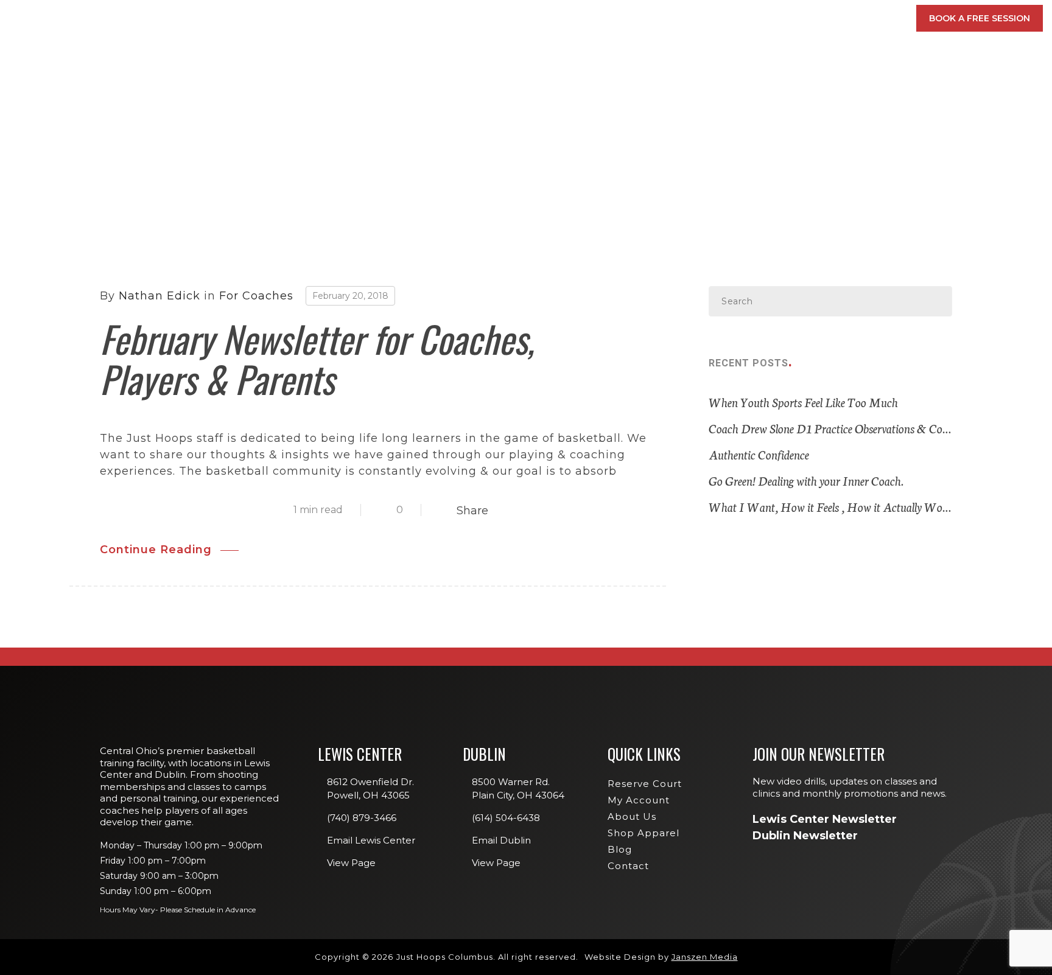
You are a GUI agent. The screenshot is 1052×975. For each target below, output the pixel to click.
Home (51, 154)
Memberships (484, 18)
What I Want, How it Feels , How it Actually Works (830, 506)
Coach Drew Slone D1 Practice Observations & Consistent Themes (830, 427)
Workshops (703, 140)
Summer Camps (708, 193)
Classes (561, 18)
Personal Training (717, 176)
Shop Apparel (643, 833)
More (870, 18)
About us (632, 816)
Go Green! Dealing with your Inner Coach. (806, 480)
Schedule (714, 18)
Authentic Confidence (759, 454)
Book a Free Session (979, 18)
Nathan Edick (159, 295)
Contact (628, 866)
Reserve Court (645, 783)
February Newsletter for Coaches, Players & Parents (317, 358)
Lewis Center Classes (722, 106)
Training (636, 18)
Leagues (695, 158)
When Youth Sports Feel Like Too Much (803, 401)
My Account (801, 18)
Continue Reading (156, 549)
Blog (620, 849)
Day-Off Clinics (710, 123)
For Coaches (256, 295)
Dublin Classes (861, 106)
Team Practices (710, 211)
